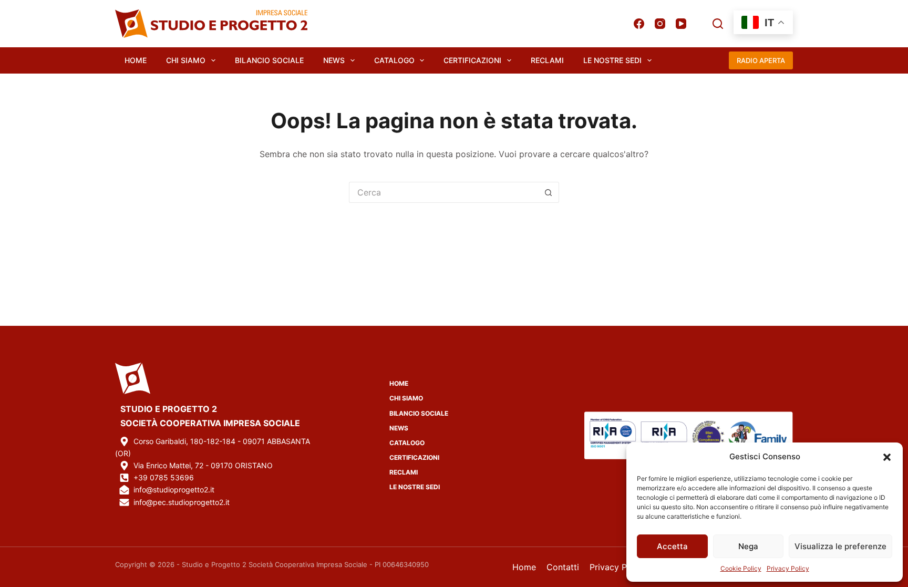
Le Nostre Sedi (612, 60)
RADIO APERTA (761, 60)
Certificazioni (472, 60)
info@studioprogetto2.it (173, 489)
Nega (748, 546)
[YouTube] (681, 23)
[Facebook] (639, 23)
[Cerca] (718, 23)
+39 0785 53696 (163, 477)
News (334, 60)
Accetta (672, 546)
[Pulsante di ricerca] (548, 192)
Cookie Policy (740, 568)
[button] (887, 457)
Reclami (547, 60)
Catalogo (394, 60)
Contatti (562, 567)
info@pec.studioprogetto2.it (181, 502)
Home (136, 60)
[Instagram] (660, 23)
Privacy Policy (788, 568)
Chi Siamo (185, 60)
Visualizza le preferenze (840, 546)
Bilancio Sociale (269, 60)
